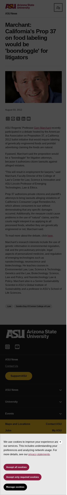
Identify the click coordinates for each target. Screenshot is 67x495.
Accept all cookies (16, 467)
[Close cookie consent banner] (60, 442)
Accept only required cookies (22, 477)
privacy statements (39, 454)
